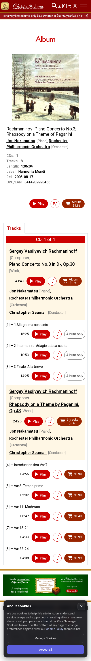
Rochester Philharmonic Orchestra (41, 298)
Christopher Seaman (28, 312)
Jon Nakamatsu (20, 140)
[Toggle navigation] (84, 6)
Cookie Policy (54, 629)
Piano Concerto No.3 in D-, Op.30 (42, 264)
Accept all (45, 649)
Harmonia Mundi (31, 171)
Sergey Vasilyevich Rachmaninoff (43, 251)
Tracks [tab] (14, 228)
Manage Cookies (45, 638)
